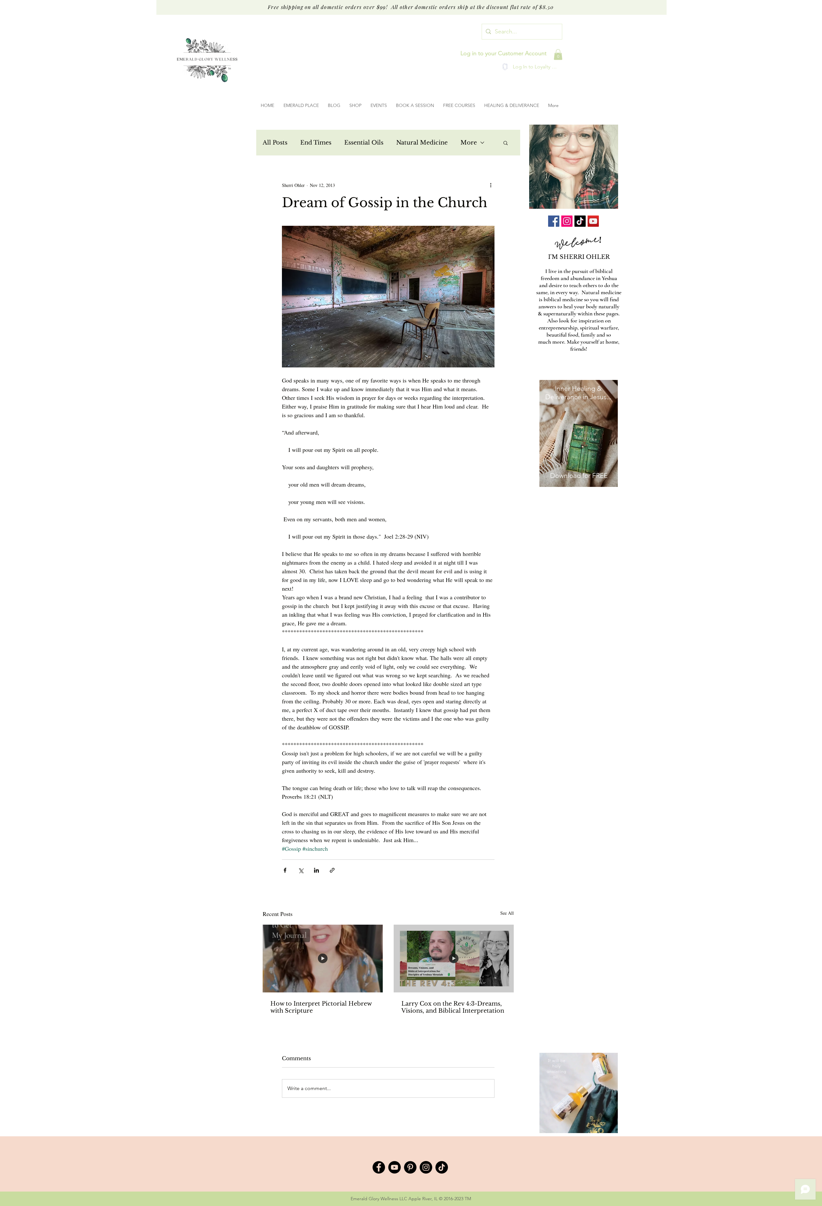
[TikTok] (580, 221)
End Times (315, 142)
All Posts (275, 142)
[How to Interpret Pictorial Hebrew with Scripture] (323, 958)
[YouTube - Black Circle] (394, 1167)
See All (507, 913)
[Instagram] (567, 221)
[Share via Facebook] (285, 870)
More (468, 142)
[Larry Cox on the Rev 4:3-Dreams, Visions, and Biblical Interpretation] (454, 958)
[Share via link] (332, 870)
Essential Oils (363, 142)
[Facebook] (553, 221)
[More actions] (490, 185)
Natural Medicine (422, 142)
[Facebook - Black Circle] (378, 1167)
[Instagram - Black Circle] (426, 1167)
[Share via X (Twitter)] (301, 870)
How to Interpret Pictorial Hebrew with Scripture (321, 1007)
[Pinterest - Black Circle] (410, 1167)
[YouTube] (593, 221)
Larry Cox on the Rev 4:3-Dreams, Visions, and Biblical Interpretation (452, 1007)
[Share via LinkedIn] (316, 870)
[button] (558, 54)
